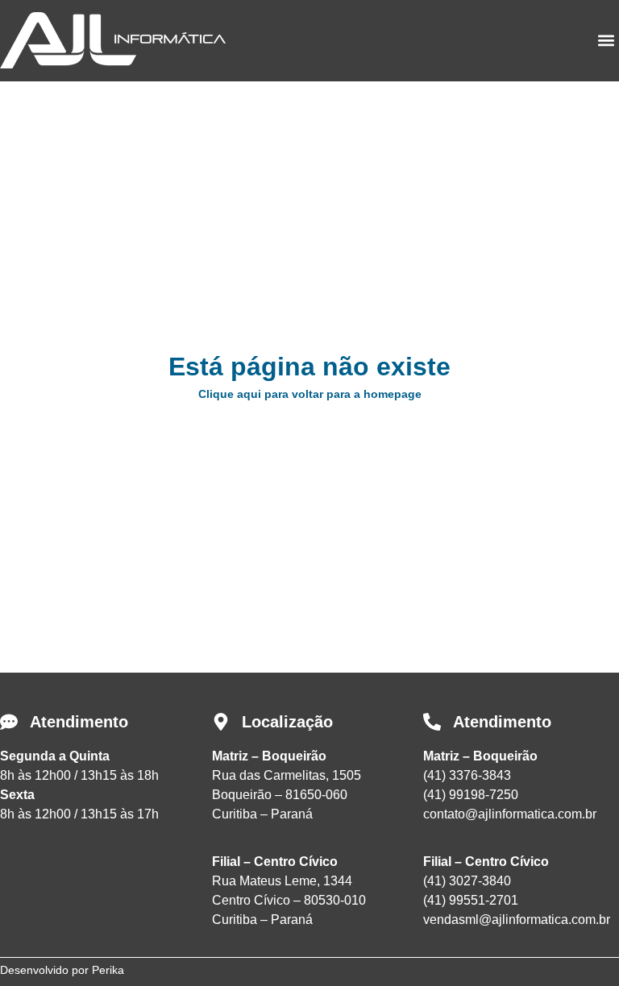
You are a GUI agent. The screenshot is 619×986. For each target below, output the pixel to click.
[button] (605, 40)
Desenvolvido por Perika (62, 969)
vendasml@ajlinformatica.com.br (516, 919)
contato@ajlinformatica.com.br (509, 814)
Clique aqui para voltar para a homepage (310, 393)
